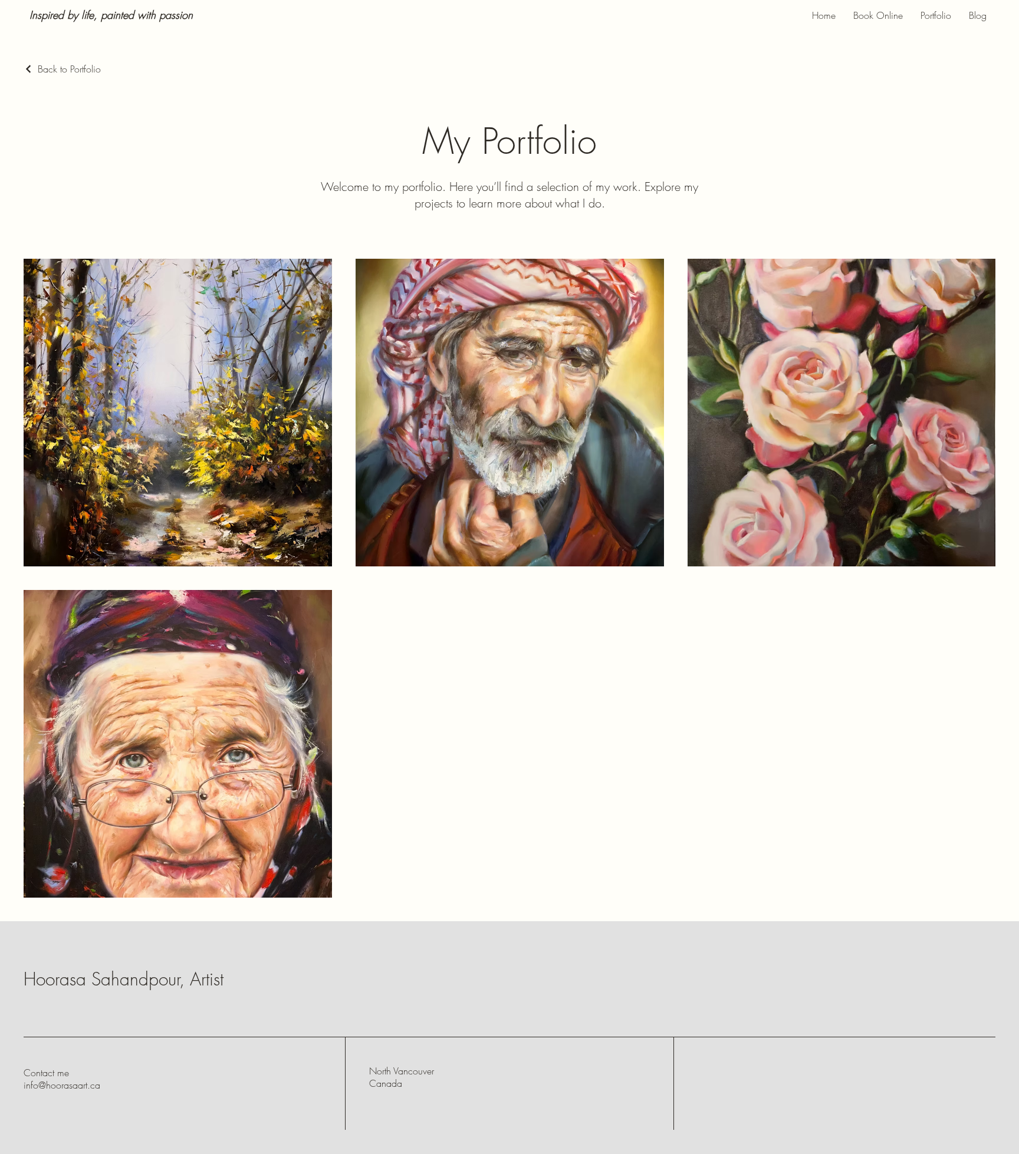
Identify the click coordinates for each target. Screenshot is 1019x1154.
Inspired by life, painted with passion (111, 15)
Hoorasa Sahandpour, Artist (123, 979)
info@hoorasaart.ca (62, 1085)
